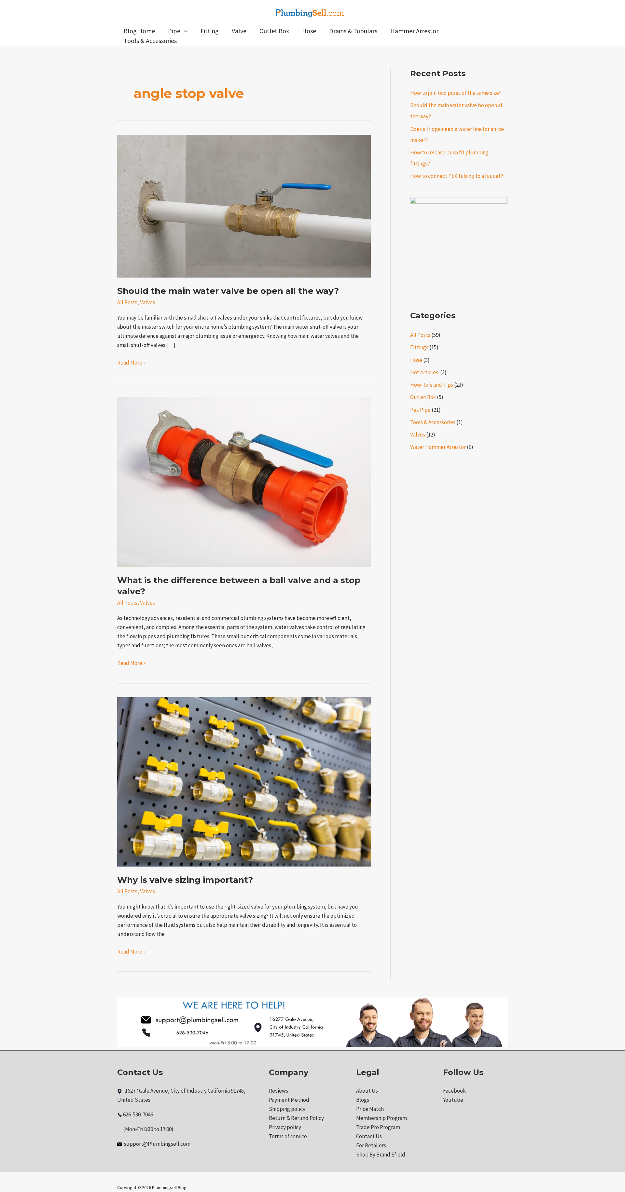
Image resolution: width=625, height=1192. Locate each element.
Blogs (362, 1099)
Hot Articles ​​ (424, 372)
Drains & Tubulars (353, 31)
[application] (184, 31)
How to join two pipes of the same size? (456, 92)
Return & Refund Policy (296, 1118)
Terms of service (288, 1136)
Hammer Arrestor (414, 31)
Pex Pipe (420, 409)
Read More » (131, 362)
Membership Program (381, 1118)
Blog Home (139, 31)
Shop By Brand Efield (380, 1154)
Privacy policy (285, 1127)
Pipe (174, 31)
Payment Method (289, 1099)
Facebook (454, 1090)
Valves (147, 302)
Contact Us (369, 1136)
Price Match (370, 1109)
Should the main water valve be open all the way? (228, 291)
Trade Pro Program (378, 1127)
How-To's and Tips (431, 384)
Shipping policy (287, 1109)
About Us (367, 1090)
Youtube (453, 1099)
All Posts (127, 302)
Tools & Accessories (150, 40)
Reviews (278, 1090)
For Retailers (371, 1145)
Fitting (210, 31)
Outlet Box (274, 31)
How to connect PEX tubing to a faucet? (456, 176)
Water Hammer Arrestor (438, 447)
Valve (239, 31)
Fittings (419, 347)
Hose (309, 31)
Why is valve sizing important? (185, 880)
